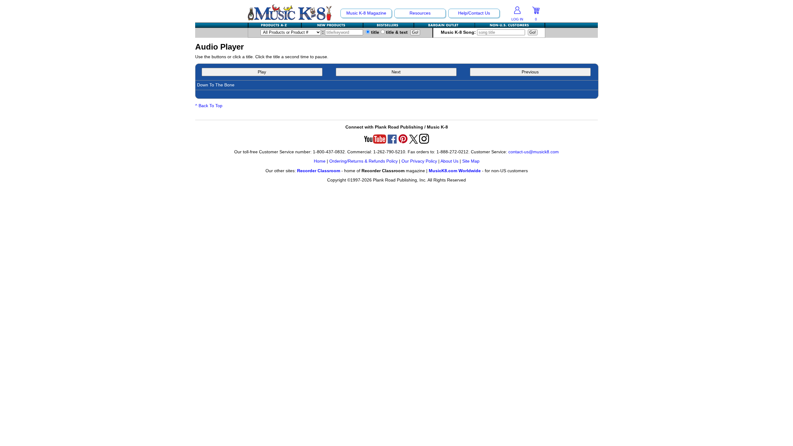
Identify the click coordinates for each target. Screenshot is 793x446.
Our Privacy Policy (419, 161)
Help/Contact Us (474, 13)
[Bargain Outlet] (444, 25)
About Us (449, 161)
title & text (396, 32)
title (374, 32)
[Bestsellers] (388, 25)
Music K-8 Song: (459, 32)
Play (262, 72)
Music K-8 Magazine (366, 13)
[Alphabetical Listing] (275, 25)
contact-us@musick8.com (533, 152)
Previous (530, 72)
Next (396, 72)
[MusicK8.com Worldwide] (510, 25)
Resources (420, 13)
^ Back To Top (208, 105)
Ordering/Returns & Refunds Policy (363, 161)
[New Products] (332, 25)
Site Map (471, 161)
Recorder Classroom (318, 170)
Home (320, 161)
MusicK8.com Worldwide (455, 170)
